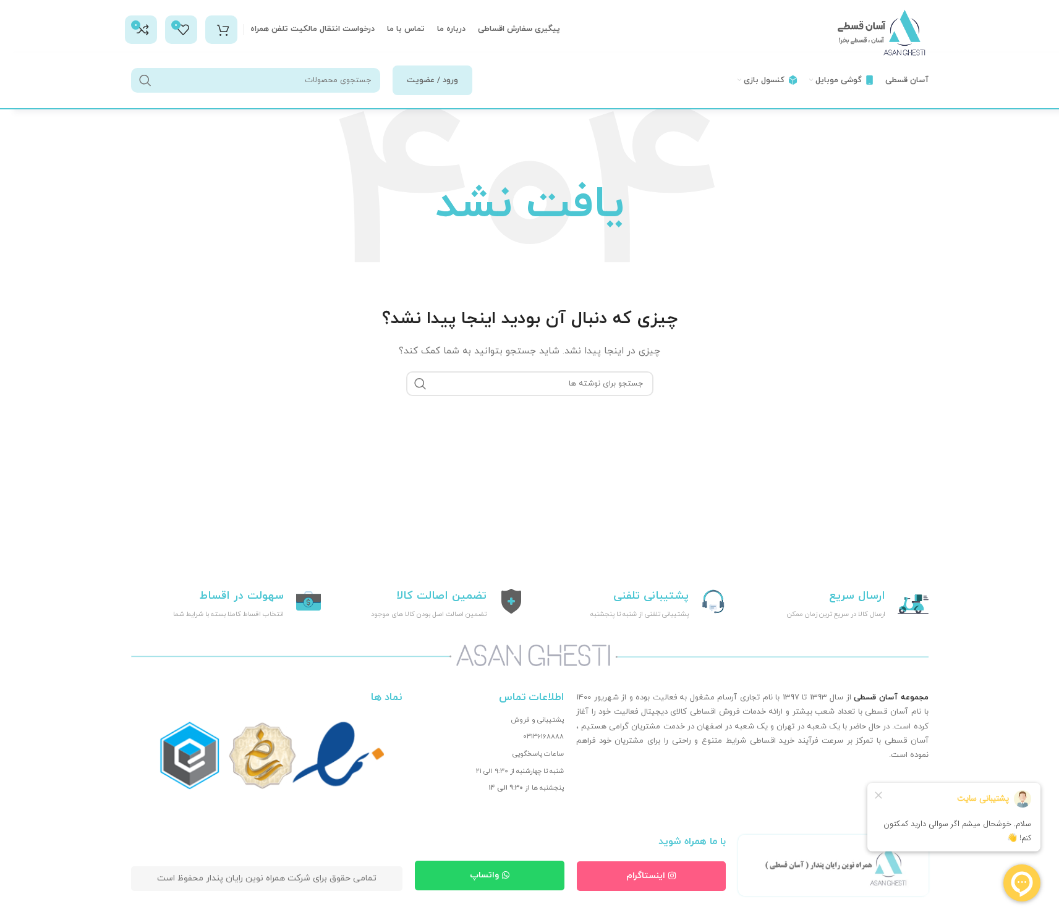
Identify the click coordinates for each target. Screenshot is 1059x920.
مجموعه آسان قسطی (891, 697)
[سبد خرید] (221, 29)
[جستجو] (145, 80)
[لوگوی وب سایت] (882, 32)
